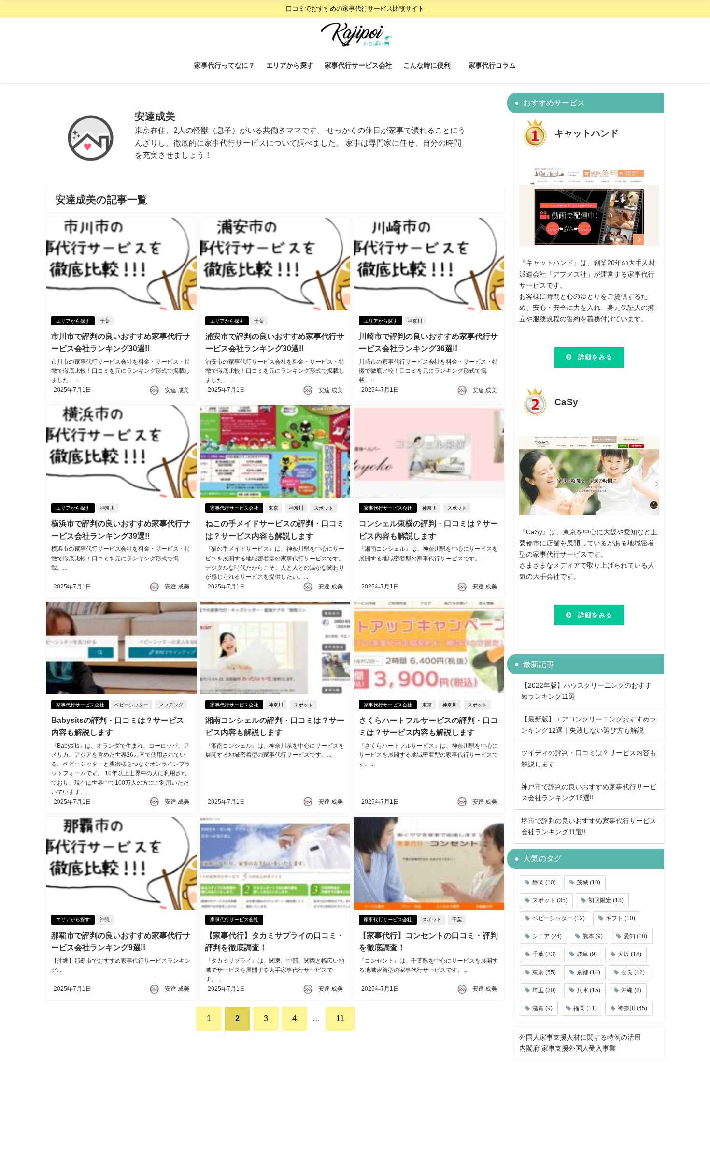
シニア (547, 936)
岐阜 (587, 954)
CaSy (566, 402)
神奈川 (415, 321)
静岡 (544, 882)
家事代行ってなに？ (224, 65)
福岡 (585, 1008)
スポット (323, 508)
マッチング (171, 705)
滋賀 (542, 1008)
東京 (273, 508)
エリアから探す (289, 65)
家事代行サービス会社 (358, 65)
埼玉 (544, 990)
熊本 (592, 936)
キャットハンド (586, 133)
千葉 (105, 321)
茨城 (588, 882)
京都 (588, 972)
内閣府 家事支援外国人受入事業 (567, 1048)
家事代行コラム (492, 65)
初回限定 (606, 900)
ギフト (620, 918)
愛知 (635, 936)
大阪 (629, 954)
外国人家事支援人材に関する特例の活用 (580, 1037)
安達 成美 (177, 390)
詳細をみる (595, 357)
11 (340, 1018)
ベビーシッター (131, 705)
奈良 (633, 972)
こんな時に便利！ (430, 65)
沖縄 (105, 919)
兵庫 (588, 990)
